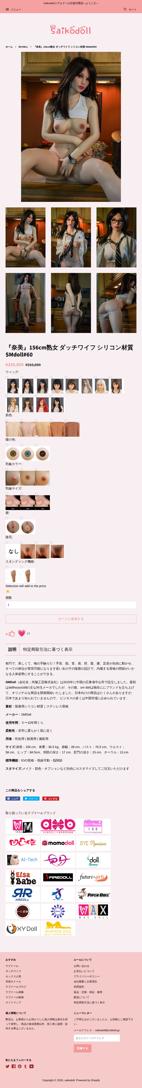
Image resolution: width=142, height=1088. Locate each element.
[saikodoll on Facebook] (13, 1067)
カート (132, 9)
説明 (12, 649)
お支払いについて (84, 971)
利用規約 (79, 986)
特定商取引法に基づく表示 (47, 649)
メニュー (15, 9)
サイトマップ (13, 1002)
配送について (81, 997)
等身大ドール (13, 981)
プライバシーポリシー (87, 976)
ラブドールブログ (16, 986)
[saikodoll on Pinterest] (20, 1067)
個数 (9, 597)
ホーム (9, 47)
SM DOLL (23, 47)
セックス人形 (13, 976)
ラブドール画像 (15, 992)
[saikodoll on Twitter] (8, 1067)
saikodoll (70, 1080)
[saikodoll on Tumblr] (25, 1067)
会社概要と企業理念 (85, 981)
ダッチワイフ (13, 971)
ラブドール (12, 965)
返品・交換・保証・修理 (88, 992)
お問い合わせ (81, 965)
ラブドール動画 (15, 997)
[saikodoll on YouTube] (31, 1067)
